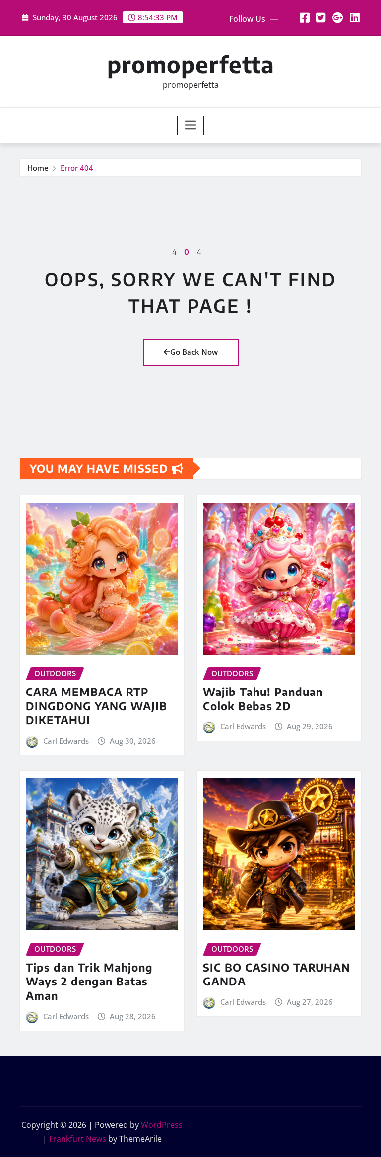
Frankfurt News (77, 1138)
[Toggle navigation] (190, 125)
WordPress (162, 1124)
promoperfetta (190, 64)
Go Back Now (194, 352)
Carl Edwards (66, 741)
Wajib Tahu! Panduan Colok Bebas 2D (263, 699)
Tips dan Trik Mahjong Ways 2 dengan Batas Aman (89, 981)
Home (38, 168)
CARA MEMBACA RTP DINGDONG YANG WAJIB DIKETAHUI (96, 706)
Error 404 (77, 168)
